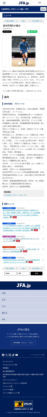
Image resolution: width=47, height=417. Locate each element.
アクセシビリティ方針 (10, 365)
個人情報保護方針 (8, 371)
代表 (4, 293)
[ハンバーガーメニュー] (4, 3)
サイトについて (8, 361)
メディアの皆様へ (8, 389)
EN (39, 3)
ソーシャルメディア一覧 (37, 355)
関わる (4, 312)
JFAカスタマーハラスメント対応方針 (15, 383)
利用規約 (6, 368)
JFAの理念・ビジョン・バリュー (23, 342)
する (4, 306)
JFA (3, 319)
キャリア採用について (10, 393)
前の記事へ (11, 21)
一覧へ (23, 21)
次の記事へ (36, 21)
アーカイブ (6, 386)
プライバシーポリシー (10, 380)
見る (4, 299)
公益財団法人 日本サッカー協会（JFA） (15, 9)
